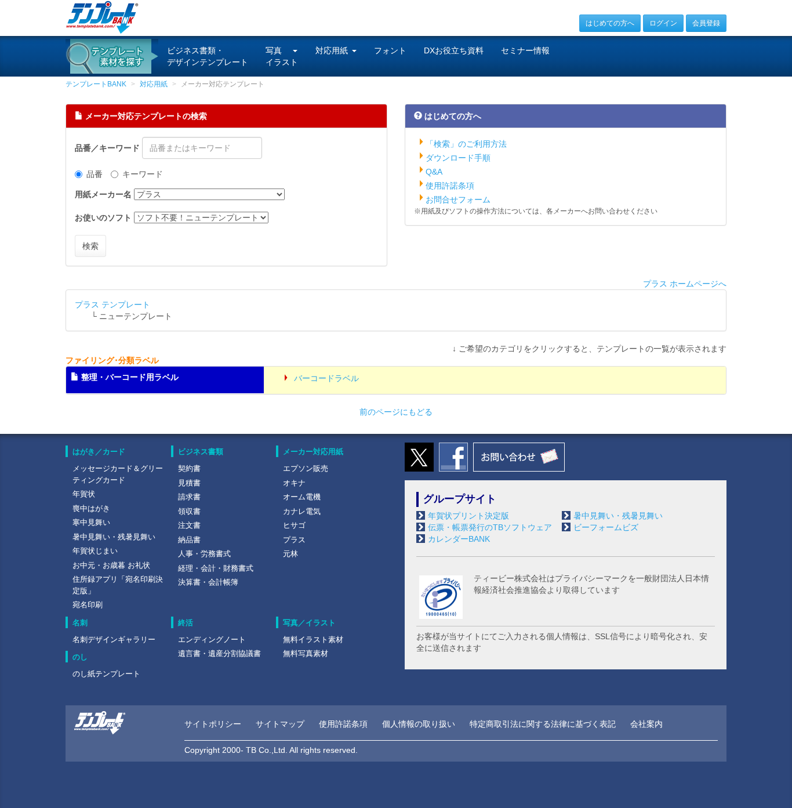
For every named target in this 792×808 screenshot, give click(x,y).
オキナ (294, 483)
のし (80, 657)
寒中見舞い (91, 522)
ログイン (663, 23)
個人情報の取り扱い (418, 724)
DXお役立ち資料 (454, 50)
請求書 (189, 496)
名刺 (80, 622)
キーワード (142, 174)
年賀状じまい (95, 550)
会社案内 (646, 724)
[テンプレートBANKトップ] (102, 16)
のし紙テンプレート (106, 673)
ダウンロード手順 (458, 157)
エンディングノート (212, 639)
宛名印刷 (87, 604)
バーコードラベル (325, 378)
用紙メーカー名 (103, 194)
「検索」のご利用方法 (466, 143)
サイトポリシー (212, 724)
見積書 (189, 483)
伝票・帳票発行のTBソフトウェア (490, 527)
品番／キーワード (107, 148)
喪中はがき (91, 508)
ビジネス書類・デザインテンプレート (207, 56)
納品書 (189, 539)
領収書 (189, 511)
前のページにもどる (396, 411)
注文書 (189, 525)
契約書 (189, 468)
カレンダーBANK (459, 539)
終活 (185, 622)
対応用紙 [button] (331, 50)
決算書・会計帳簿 (208, 582)
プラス (294, 539)
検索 (90, 246)
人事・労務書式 (204, 553)
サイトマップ (280, 724)
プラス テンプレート (112, 304)
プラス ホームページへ (684, 283)
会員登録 (706, 23)
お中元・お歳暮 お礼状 (111, 565)
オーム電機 (302, 496)
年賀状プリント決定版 (468, 515)
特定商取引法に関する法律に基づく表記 (543, 724)
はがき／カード (98, 451)
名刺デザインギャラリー (113, 639)
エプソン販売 (305, 468)
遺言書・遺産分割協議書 (219, 653)
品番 (94, 174)
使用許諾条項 (450, 185)
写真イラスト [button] (282, 56)
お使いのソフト (103, 217)
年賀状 (83, 494)
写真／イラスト (309, 622)
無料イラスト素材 (313, 639)
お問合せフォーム (458, 199)
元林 (290, 553)
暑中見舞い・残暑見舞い (113, 536)
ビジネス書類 (200, 451)
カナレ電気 (302, 511)
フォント (390, 50)
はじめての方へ (610, 23)
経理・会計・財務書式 (215, 568)
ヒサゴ (294, 525)
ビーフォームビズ (605, 527)
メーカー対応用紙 (313, 451)
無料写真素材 (305, 653)
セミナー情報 (525, 50)
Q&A (434, 171)
